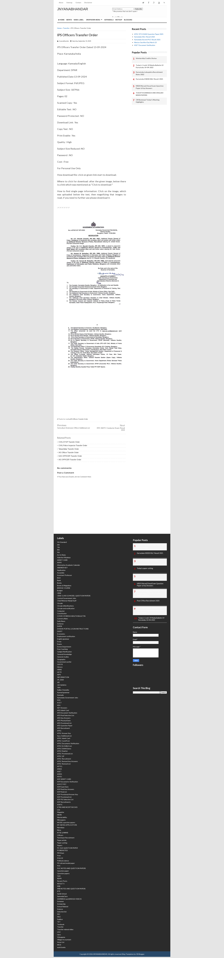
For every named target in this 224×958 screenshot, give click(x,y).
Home (62, 20)
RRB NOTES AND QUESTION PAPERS (71, 889)
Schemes (60, 901)
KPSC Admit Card (63, 738)
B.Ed (58, 578)
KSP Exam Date (62, 787)
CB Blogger (140, 954)
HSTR (59, 672)
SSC (58, 914)
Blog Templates (128, 954)
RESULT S (60, 884)
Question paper (63, 871)
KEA (58, 705)
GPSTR (60, 664)
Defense (60, 624)
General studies (63, 657)
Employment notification (66, 636)
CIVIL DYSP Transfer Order (69, 442)
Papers (59, 845)
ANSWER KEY (62, 568)
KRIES (59, 769)
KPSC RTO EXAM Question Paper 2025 (148, 34)
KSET (59, 771)
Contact (78, 3)
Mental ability (62, 817)
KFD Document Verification (67, 713)
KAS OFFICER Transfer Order (70, 456)
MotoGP (118, 20)
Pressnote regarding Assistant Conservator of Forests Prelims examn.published (149, 593)
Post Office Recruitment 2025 (148, 601)
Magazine (60, 812)
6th (58, 545)
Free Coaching (62, 649)
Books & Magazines (64, 585)
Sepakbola (109, 20)
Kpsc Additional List (64, 736)
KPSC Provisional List (65, 754)
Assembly (60, 573)
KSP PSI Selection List (65, 799)
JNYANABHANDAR (72, 9)
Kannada (60, 695)
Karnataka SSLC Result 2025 (144, 37)
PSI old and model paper (66, 863)
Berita (69, 20)
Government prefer (64, 662)
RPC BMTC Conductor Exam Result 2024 (111, 429)
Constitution (62, 613)
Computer (61, 611)
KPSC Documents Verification (68, 743)
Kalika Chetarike (63, 690)
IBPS (59, 675)
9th (58, 552)
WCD (59, 945)
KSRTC (60, 805)
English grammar (63, 639)
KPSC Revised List (64, 764)
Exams (59, 644)
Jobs (59, 687)
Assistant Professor (64, 575)
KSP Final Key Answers (65, 789)
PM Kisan (60, 853)
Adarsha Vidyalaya (63, 557)
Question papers (63, 873)
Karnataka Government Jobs (67, 698)
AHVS (59, 562)
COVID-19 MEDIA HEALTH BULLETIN (71, 616)
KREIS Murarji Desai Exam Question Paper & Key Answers (149, 87)
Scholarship (61, 904)
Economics (61, 634)
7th (58, 547)
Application (61, 570)
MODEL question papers (66, 822)
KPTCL (59, 766)
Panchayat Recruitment (65, 838)
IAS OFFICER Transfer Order (70, 460)
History (60, 667)
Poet (59, 856)
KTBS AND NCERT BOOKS (67, 807)
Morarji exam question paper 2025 (149, 576)
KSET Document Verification (144, 45)
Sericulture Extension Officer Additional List (73, 428)
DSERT (59, 631)
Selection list (62, 912)
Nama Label (79, 20)
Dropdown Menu (93, 20)
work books (61, 947)
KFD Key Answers (63, 718)
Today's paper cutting (145, 568)
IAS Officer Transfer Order (69, 452)
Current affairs (62, 619)
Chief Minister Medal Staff (66, 601)
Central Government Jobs (66, 598)
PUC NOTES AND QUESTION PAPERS (71, 868)
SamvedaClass (62, 896)
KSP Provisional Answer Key (67, 794)
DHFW (59, 626)
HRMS (59, 670)
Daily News (61, 621)
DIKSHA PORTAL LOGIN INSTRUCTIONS (73, 629)
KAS (58, 700)
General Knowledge (64, 654)
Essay (59, 641)
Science (60, 909)
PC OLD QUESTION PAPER (67, 848)
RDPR (59, 878)
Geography (61, 659)
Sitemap (69, 3)
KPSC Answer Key (64, 733)
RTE (58, 891)
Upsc (59, 935)
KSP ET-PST (61, 784)
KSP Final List (62, 792)
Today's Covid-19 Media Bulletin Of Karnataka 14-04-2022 (149, 66)
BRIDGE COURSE (63, 588)
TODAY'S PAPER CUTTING (147, 561)
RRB (58, 886)
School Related (62, 906)
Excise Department (64, 647)
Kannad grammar (63, 692)
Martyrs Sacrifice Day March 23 (145, 42)
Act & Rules (61, 555)
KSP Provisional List (64, 797)
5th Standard (62, 542)
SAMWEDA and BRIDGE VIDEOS (69, 899)
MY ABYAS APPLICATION (67, 825)
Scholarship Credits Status (146, 58)
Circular (60, 603)
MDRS (59, 815)
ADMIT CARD (62, 560)
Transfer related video (65, 929)
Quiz (59, 876)
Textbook (60, 924)
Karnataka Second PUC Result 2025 (147, 40)
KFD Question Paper (64, 726)
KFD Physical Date (64, 721)
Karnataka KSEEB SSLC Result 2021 (149, 79)
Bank (59, 580)
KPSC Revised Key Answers (67, 761)
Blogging (128, 20)
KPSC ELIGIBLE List (64, 746)
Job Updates (61, 685)
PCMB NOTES (62, 850)
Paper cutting (62, 843)
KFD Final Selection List (65, 715)
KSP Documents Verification (67, 782)
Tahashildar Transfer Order (69, 449)
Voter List (60, 942)
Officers (60, 835)
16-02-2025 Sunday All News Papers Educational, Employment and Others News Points (150, 610)
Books (59, 583)
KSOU (59, 777)
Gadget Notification (64, 652)
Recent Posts (62, 881)
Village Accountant (64, 940)
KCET (59, 703)
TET (58, 922)
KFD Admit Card (63, 710)
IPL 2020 (60, 680)
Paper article (61, 840)
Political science (63, 861)
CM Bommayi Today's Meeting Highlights (147, 101)
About (61, 3)
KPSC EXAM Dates (64, 749)
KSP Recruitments (64, 802)
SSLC (59, 917)
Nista (59, 830)
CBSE (59, 593)
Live (58, 810)
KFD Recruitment (63, 728)
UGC (59, 932)
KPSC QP (60, 756)
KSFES (59, 774)
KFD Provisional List (64, 723)
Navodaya (60, 827)
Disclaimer (88, 3)
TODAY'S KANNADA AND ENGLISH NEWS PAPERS (149, 94)
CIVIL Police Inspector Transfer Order (73, 445)
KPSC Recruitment (64, 759)
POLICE (60, 858)
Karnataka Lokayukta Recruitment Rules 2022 (149, 73)
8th (58, 550)
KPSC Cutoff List (63, 741)
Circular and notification (66, 608)
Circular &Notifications (65, 606)
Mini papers (61, 820)
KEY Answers (62, 708)
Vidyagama (61, 937)
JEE (58, 682)
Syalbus (60, 919)
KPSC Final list (62, 751)
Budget (60, 591)
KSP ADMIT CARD (64, 779)
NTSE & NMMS (62, 833)
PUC (59, 866)
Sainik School (62, 894)
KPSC (59, 731)
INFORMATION (63, 677)
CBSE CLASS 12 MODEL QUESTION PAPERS (73, 596)
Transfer (66, 28)
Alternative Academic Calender (68, 565)
